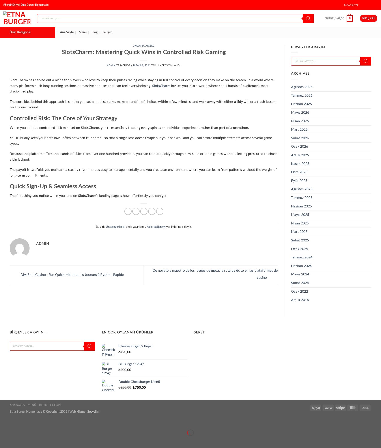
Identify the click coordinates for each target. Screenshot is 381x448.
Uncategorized (143, 46)
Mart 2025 (299, 231)
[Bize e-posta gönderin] (375, 4)
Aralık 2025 (300, 155)
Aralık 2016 (300, 300)
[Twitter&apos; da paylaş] (136, 211)
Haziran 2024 (301, 266)
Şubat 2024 (300, 283)
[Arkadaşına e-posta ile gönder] (144, 211)
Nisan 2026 (300, 121)
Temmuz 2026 (301, 95)
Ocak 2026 (299, 146)
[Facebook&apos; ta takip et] (363, 4)
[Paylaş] (30, 422)
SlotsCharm (161, 86)
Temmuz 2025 (301, 198)
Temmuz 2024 (301, 257)
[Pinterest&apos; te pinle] (151, 211)
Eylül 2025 (299, 181)
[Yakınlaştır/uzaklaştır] (4, 422)
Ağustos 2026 (301, 87)
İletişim (107, 32)
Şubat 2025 (300, 240)
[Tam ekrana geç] (17, 422)
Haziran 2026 (301, 104)
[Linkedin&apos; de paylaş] (159, 211)
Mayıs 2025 (300, 214)
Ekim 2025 (299, 172)
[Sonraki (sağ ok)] (17, 440)
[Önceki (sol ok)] (4, 440)
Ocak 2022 (299, 291)
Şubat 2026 (300, 138)
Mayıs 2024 (300, 274)
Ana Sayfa (67, 32)
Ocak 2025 (299, 249)
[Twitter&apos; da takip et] (371, 4)
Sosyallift (93, 411)
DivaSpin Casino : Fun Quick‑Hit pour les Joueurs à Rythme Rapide (72, 275)
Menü (83, 32)
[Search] (308, 18)
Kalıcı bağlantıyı (156, 227)
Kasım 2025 (300, 164)
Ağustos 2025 (301, 189)
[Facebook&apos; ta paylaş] (128, 211)
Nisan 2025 (300, 223)
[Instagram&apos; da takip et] (367, 4)
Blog (94, 32)
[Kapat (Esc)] (43, 422)
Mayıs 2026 (300, 112)
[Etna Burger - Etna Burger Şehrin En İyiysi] (16, 18)
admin (111, 65)
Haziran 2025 (301, 206)
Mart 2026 (299, 129)
